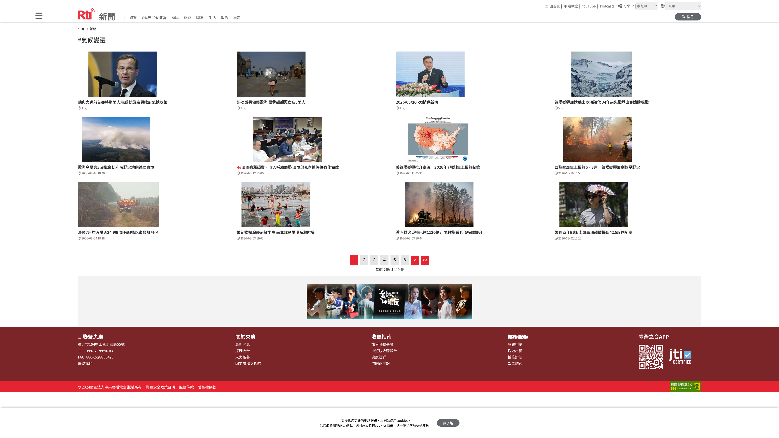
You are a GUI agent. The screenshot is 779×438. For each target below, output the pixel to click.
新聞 (92, 28)
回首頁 (556, 6)
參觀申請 (515, 344)
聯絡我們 (85, 363)
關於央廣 (245, 336)
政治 (224, 17)
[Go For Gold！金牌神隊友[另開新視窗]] (389, 301)
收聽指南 (381, 336)
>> (424, 259)
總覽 (133, 17)
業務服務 (518, 336)
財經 (187, 17)
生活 (212, 17)
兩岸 (175, 17)
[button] (39, 16)
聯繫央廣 (93, 336)
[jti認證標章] (682, 356)
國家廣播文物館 (248, 363)
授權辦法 (515, 357)
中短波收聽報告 (384, 351)
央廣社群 (378, 357)
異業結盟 (515, 363)
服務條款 (186, 387)
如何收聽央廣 (382, 344)
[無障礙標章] (685, 387)
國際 (199, 17)
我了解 (448, 422)
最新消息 (242, 344)
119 (397, 269)
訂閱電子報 (380, 363)
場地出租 (515, 351)
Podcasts (608, 6)
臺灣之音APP (654, 336)
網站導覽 (572, 6)
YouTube (590, 6)
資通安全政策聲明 (160, 387)
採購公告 (242, 351)
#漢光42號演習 (154, 17)
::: (546, 6)
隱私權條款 (207, 387)
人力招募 (242, 357)
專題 (237, 17)
